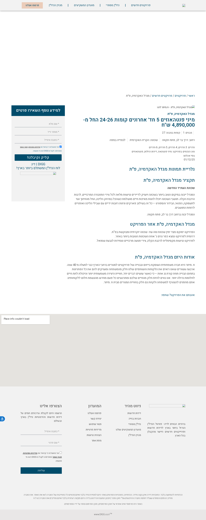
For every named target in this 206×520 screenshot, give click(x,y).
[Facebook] (182, 416)
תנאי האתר (24, 147)
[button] (191, 302)
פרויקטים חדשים (140, 5)
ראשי (191, 96)
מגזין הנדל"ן (55, 5)
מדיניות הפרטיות (34, 147)
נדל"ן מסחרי (112, 5)
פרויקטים (180, 96)
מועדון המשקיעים (84, 5)
